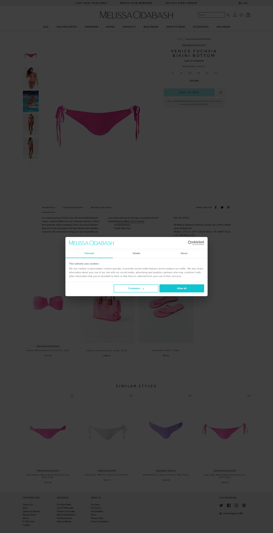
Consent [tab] (89, 253)
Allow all (181, 288)
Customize (134, 288)
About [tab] (183, 253)
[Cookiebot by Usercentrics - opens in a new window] (190, 243)
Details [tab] (136, 253)
